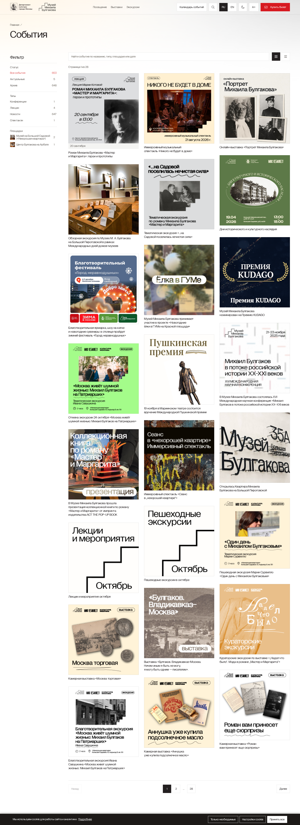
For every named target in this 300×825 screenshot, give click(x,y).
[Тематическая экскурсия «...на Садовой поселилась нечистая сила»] (179, 194)
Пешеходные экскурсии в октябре (166, 580)
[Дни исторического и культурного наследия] (255, 190)
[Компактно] (286, 56)
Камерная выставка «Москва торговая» (94, 678)
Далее (283, 788)
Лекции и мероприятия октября (89, 596)
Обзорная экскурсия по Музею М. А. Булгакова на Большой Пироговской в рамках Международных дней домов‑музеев (99, 242)
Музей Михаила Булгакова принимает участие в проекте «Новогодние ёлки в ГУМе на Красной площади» (169, 322)
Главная (14, 24)
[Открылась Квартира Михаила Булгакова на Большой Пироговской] (255, 447)
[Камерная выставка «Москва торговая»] (103, 640)
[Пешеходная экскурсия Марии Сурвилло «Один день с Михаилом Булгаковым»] (255, 533)
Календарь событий (192, 7)
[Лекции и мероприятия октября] (103, 558)
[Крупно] (276, 56)
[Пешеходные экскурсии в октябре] (179, 541)
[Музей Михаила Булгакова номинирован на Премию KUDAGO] (255, 272)
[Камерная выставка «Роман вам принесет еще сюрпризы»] (255, 705)
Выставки (116, 7)
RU (223, 7)
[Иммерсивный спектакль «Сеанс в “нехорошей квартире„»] (179, 455)
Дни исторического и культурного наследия (248, 229)
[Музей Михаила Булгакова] (47, 7)
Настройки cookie (252, 819)
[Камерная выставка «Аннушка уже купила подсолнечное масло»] (179, 712)
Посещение (100, 7)
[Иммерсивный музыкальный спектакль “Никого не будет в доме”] (179, 108)
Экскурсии (133, 7)
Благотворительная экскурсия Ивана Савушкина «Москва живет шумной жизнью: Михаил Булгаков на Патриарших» (96, 764)
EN (232, 7)
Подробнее (85, 819)
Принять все (277, 819)
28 (191, 788)
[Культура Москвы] (23, 7)
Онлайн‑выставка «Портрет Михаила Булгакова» (252, 147)
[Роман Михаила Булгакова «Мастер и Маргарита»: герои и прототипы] (103, 108)
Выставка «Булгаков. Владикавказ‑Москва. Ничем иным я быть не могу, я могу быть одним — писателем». (172, 665)
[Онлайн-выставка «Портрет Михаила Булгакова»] (255, 108)
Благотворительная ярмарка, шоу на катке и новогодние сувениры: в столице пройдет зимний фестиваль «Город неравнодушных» (97, 331)
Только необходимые (223, 819)
